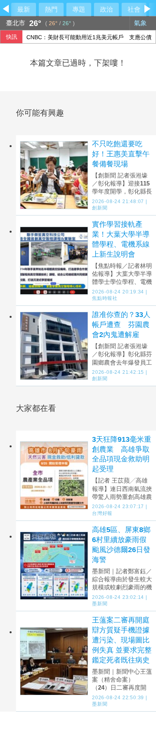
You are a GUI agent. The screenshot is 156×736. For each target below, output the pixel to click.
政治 (106, 9)
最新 (23, 9)
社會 (134, 9)
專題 (78, 9)
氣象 (141, 23)
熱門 (51, 9)
